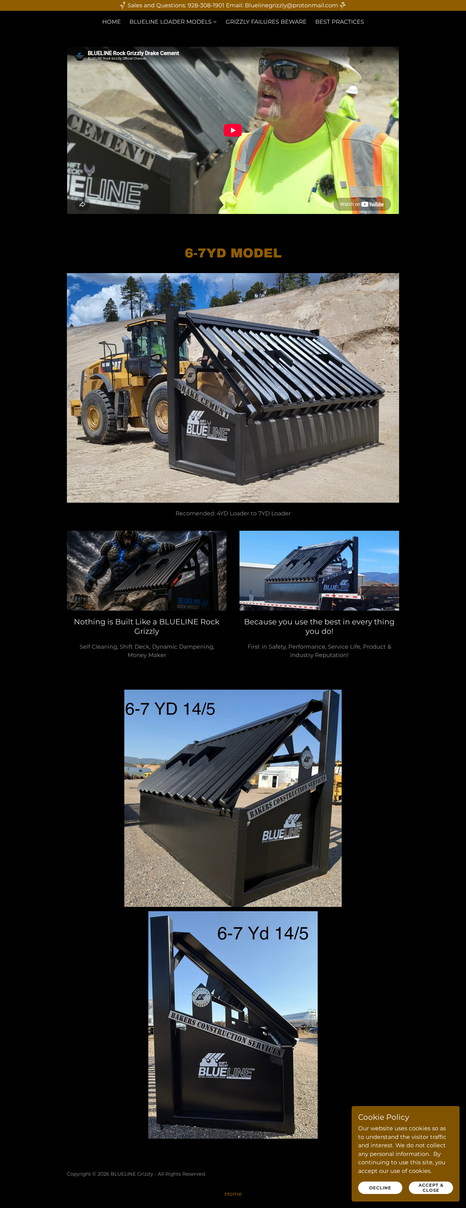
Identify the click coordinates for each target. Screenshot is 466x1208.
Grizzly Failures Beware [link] (266, 21)
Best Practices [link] (339, 21)
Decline (380, 1187)
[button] (173, 22)
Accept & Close (431, 1188)
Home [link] (111, 21)
